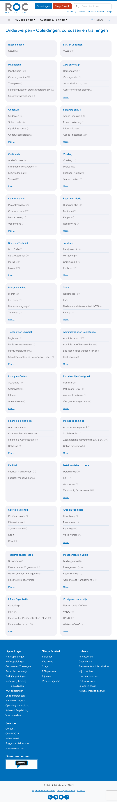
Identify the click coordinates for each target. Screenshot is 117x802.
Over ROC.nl (12, 733)
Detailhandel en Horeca (76, 465)
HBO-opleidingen (14, 661)
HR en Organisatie (18, 599)
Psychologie (14, 64)
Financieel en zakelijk (20, 420)
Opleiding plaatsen (76, 11)
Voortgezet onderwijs (75, 599)
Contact (9, 728)
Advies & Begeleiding (16, 710)
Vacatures (47, 661)
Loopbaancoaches (88, 676)
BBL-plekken (49, 671)
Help (109, 11)
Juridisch (68, 243)
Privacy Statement (66, 790)
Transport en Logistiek (20, 331)
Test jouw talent (87, 681)
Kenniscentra (86, 656)
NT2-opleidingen (14, 685)
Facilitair (13, 465)
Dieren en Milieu (17, 287)
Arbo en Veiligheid (73, 509)
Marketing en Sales (73, 420)
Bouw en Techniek (18, 243)
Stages (46, 666)
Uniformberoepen (15, 695)
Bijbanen (46, 676)
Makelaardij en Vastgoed (76, 376)
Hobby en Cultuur (18, 376)
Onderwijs (13, 109)
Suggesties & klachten (17, 743)
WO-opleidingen (14, 690)
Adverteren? (12, 738)
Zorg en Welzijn (71, 64)
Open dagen (85, 661)
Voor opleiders (13, 715)
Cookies (81, 790)
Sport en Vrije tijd (18, 509)
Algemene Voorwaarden (43, 790)
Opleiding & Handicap (17, 705)
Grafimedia (14, 154)
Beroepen (47, 656)
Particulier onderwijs (16, 671)
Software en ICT (72, 109)
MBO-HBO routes (15, 700)
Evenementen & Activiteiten (94, 666)
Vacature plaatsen (96, 11)
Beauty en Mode (72, 198)
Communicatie (16, 198)
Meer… (66, 97)
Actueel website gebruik (92, 690)
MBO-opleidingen (15, 656)
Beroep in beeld (87, 685)
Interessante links (14, 748)
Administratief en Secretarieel (79, 331)
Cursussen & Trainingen (53, 19)
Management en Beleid (75, 554)
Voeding (67, 154)
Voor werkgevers (51, 681)
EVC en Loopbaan (73, 44)
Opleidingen (43, 6)
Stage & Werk (62, 6)
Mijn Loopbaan (86, 671)
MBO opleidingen (24, 19)
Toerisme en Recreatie (20, 554)
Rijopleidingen (16, 44)
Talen (66, 287)
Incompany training (15, 681)
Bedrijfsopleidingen (15, 676)
